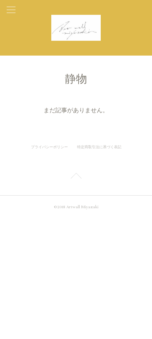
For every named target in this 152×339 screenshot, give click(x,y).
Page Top (76, 177)
